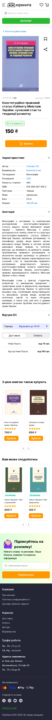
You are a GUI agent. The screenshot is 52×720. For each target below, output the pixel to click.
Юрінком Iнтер (33, 170)
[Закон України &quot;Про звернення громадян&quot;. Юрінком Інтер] (38, 479)
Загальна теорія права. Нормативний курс (38, 423)
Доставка (14, 335)
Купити (28, 143)
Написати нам (9, 708)
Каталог (26, 20)
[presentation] (23, 448)
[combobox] (26, 13)
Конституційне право (15, 31)
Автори (6, 627)
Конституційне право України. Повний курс (11, 423)
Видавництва (9, 631)
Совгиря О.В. (32, 166)
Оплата (38, 335)
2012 (28, 178)
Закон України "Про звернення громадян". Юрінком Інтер (38, 501)
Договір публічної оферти (15, 603)
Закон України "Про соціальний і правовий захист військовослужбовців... (13, 501)
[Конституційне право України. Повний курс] (13, 402)
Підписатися (26, 574)
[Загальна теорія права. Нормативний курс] (38, 402)
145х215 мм (31, 203)
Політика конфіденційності (16, 599)
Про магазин (8, 595)
